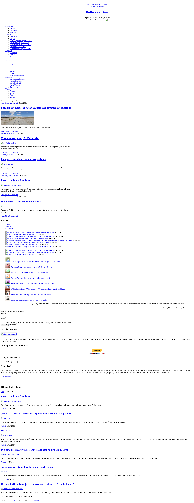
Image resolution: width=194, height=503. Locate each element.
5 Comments (13, 131)
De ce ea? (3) (8, 430)
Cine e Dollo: (10, 27)
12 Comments (14, 174)
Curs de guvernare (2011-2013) (21, 41)
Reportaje (13, 91)
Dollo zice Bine (97, 12)
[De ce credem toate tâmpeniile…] (8, 234)
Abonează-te (14, 31)
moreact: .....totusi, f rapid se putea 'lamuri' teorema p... (30, 272)
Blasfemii (13, 53)
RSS (105, 5)
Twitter (93, 5)
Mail (88, 5)
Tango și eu (14, 87)
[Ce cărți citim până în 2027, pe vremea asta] (13, 246)
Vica (30, 500)
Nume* (3, 314)
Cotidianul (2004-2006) (18, 47)
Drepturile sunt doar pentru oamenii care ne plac (38, 232)
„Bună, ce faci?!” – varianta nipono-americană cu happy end (36, 413)
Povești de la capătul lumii (16, 180)
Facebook (99, 5)
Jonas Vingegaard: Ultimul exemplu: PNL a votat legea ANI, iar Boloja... (37, 262)
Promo (12, 73)
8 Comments (13, 216)
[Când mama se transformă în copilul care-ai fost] (13, 236)
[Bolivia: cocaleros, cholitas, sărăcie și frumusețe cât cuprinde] (17, 124)
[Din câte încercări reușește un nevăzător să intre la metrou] (10, 454)
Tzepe (12, 57)
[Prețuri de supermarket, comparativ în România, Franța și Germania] (14, 240)
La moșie (13, 69)
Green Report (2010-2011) (19, 43)
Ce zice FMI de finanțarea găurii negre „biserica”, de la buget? (37, 484)
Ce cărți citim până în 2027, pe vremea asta (37, 246)
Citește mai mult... (7, 376)
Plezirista (8, 77)
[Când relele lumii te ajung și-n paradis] (8, 244)
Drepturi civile (15, 59)
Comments (9, 229)
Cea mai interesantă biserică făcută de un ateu (33, 242)
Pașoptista (8, 51)
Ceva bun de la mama (17, 79)
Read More (5, 131)
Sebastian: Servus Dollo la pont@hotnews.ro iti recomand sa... (33, 283)
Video (12, 93)
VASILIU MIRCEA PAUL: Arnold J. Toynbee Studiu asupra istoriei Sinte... (38, 289)
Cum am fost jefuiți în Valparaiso (20, 138)
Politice (12, 55)
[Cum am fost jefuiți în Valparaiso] (8, 143)
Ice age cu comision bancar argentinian (23, 159)
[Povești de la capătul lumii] (11, 185)
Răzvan (36, 500)
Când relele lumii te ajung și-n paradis (26, 244)
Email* (3, 318)
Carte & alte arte (15, 83)
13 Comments (14, 153)
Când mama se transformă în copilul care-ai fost (39, 236)
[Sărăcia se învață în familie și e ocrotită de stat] (4, 472)
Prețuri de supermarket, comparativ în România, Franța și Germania (48, 240)
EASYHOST (13, 500)
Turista (7, 89)
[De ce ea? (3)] (6, 435)
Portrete (12, 65)
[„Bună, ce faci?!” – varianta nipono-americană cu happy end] (6, 418)
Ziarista (8, 35)
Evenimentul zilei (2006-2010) (21, 45)
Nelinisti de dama (16, 81)
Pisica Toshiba (15, 85)
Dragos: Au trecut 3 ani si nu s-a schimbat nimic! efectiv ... (31, 278)
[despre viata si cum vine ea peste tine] (97, 7)
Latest (7, 224)
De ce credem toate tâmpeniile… (24, 234)
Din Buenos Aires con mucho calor (21, 201)
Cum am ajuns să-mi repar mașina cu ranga (33, 238)
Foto (11, 95)
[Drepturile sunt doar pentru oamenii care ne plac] (12, 232)
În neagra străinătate (17, 75)
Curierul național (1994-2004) (20, 49)
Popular (8, 226)
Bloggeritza (9, 61)
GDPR (12, 29)
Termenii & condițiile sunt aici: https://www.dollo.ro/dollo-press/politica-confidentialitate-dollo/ (37, 323)
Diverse (12, 71)
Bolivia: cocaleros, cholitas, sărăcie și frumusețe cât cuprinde (36, 107)
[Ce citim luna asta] (9, 334)
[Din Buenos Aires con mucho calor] (2, 206)
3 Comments (13, 195)
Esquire (12, 39)
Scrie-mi (13, 33)
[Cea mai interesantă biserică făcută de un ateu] (10, 242)
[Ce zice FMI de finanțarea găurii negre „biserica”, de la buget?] (12, 489)
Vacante (12, 97)
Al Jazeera (13, 37)
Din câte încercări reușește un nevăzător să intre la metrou (35, 449)
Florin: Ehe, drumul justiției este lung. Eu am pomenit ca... (31, 294)
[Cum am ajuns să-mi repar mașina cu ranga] (11, 238)
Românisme (14, 63)
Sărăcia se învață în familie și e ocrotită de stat (27, 466)
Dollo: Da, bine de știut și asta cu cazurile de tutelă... (29, 300)
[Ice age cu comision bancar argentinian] (7, 164)
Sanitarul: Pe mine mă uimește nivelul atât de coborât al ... (31, 267)
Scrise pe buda (15, 67)
